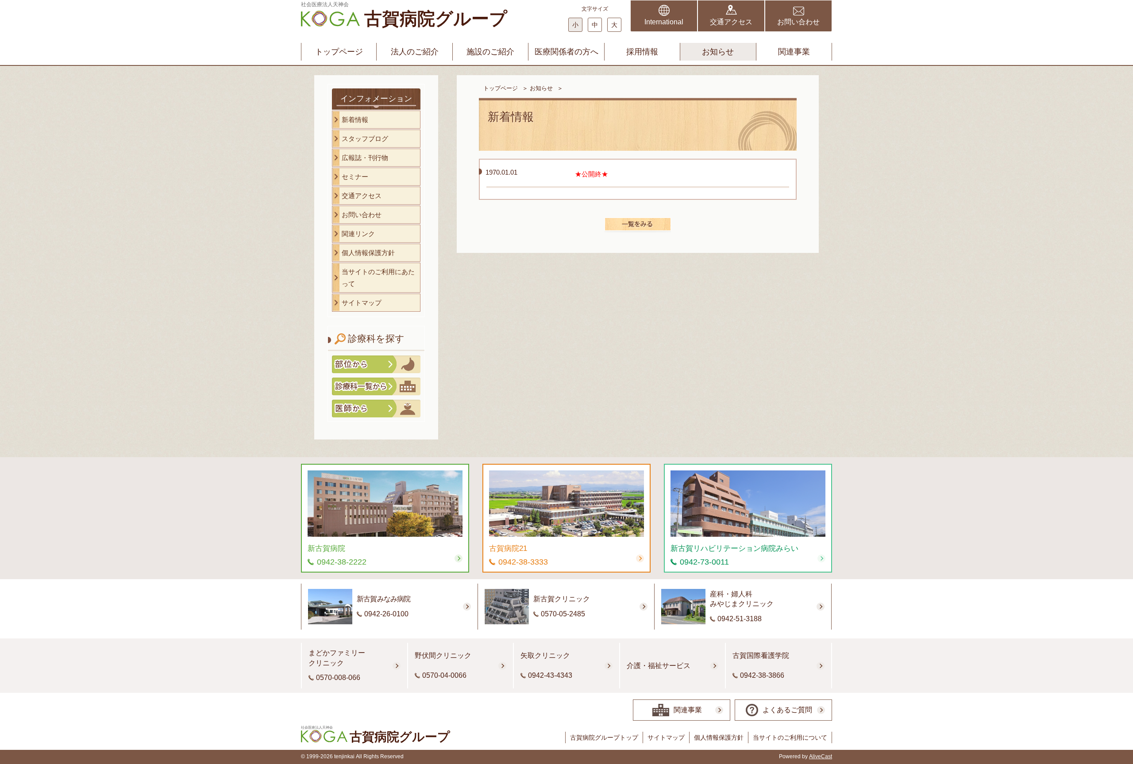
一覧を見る (638, 224)
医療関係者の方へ (566, 51)
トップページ (339, 51)
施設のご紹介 (490, 51)
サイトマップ (666, 737)
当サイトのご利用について (790, 737)
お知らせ (718, 51)
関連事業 (794, 51)
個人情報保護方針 (719, 737)
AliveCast (820, 756)
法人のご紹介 (415, 51)
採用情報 (642, 51)
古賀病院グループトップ (604, 737)
